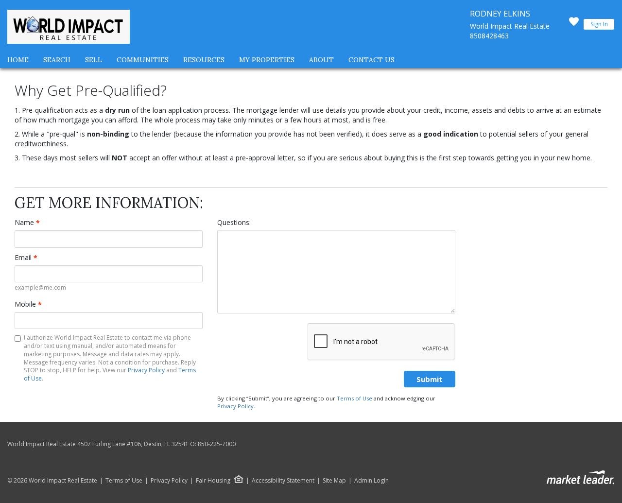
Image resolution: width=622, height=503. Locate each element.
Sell (93, 59)
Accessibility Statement (283, 481)
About (321, 59)
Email (26, 257)
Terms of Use (354, 398)
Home (18, 59)
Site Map (334, 481)
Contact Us (371, 59)
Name (27, 222)
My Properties (266, 59)
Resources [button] (204, 59)
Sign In (599, 24)
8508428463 (489, 35)
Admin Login (371, 481)
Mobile (28, 304)
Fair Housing (213, 480)
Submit (429, 379)
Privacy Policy (146, 370)
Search (56, 59)
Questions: (234, 222)
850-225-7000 (217, 444)
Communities (143, 59)
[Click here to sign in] (574, 24)
